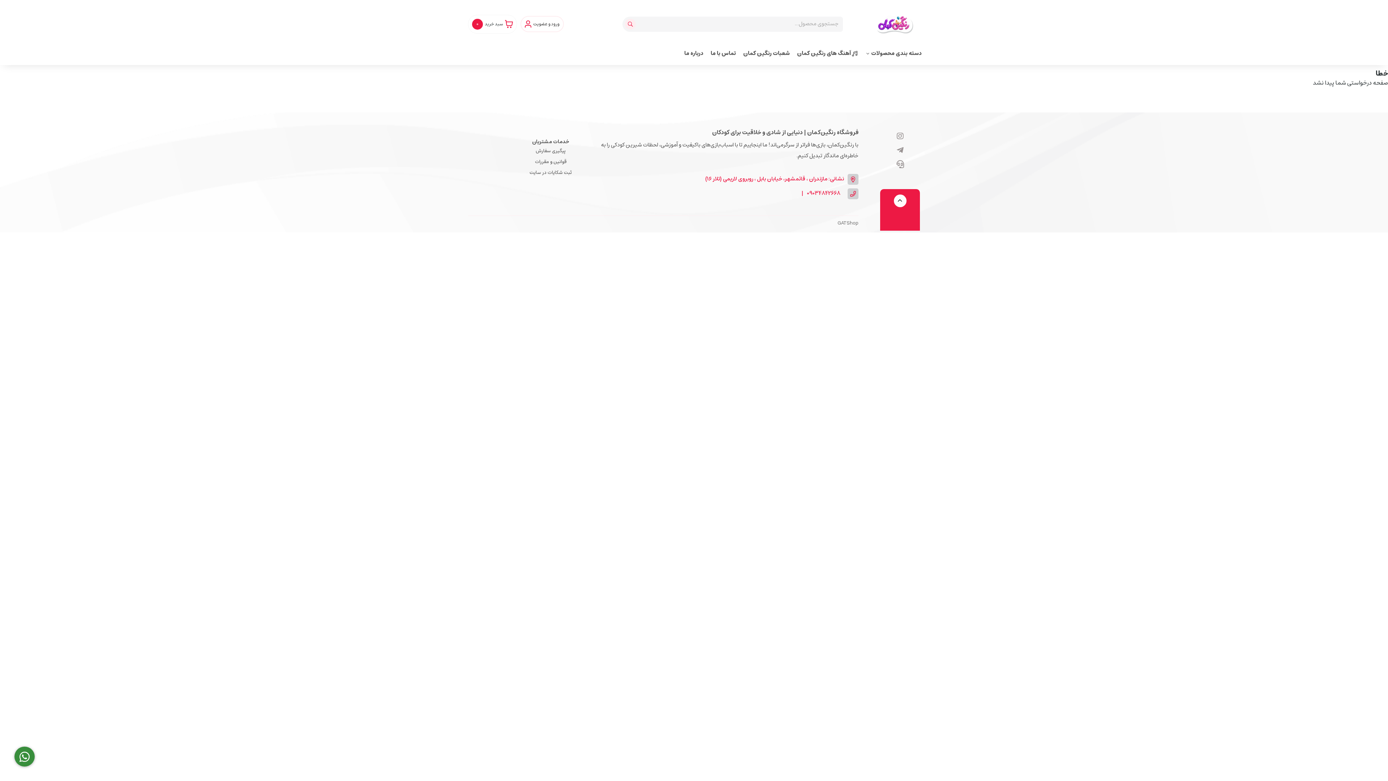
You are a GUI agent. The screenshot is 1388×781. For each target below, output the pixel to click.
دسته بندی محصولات (896, 53)
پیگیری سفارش (551, 151)
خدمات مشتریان (550, 141)
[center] (631, 24)
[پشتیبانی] (900, 165)
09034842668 (823, 193)
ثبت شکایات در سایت (551, 172)
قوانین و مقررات (550, 162)
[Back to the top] (900, 201)
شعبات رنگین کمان (766, 53)
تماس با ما (723, 53)
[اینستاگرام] (900, 136)
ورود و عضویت (546, 24)
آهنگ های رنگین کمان (824, 53)
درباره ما (693, 53)
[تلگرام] (900, 150)
